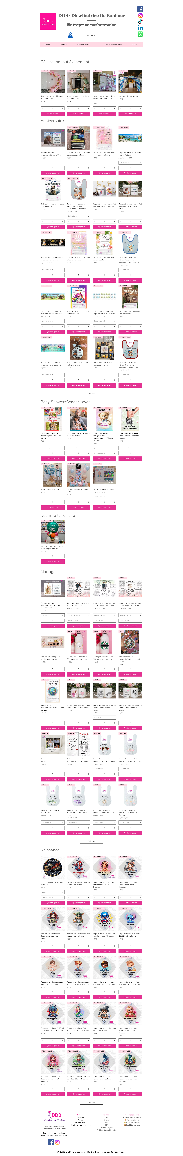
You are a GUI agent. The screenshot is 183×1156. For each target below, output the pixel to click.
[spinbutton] (53, 108)
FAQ (106, 1123)
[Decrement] (42, 108)
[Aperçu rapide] (53, 138)
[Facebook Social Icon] (140, 9)
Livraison (106, 1120)
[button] (70, 35)
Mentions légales (107, 1128)
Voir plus (92, 393)
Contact (107, 1117)
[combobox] (130, 163)
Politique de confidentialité (106, 1130)
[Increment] (63, 108)
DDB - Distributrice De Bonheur (91, 15)
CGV (106, 1125)
